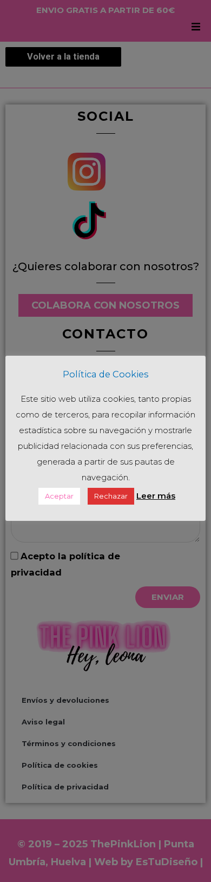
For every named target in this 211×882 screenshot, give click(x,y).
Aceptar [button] (59, 496)
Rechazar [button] (111, 496)
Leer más (155, 496)
